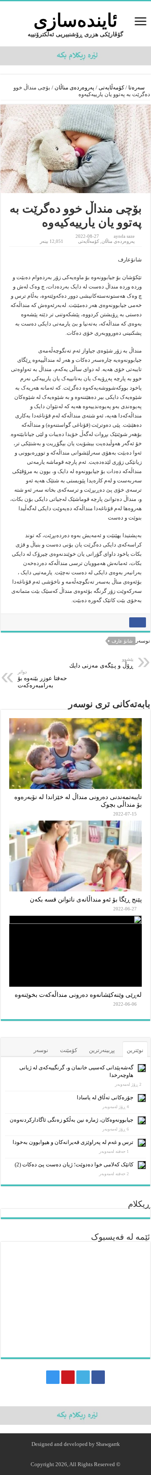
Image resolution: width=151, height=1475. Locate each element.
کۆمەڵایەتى (111, 87)
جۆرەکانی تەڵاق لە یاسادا (105, 1097)
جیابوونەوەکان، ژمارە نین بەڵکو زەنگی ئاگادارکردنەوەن (71, 1120)
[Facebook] (98, 1377)
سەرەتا (137, 87)
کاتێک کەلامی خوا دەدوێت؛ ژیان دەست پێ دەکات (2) (74, 1164)
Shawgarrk (108, 1444)
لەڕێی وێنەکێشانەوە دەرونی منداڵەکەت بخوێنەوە (78, 994)
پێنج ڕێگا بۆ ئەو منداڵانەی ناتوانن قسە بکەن (86, 899)
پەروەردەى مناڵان (74, 87)
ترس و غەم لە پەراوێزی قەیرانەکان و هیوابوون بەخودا (73, 1142)
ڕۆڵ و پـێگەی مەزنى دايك (101, 663)
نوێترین (135, 1050)
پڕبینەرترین (102, 1050)
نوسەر (41, 1050)
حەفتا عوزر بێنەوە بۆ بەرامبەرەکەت (42, 679)
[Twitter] (83, 1377)
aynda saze (124, 236)
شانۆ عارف (122, 640)
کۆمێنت (68, 1050)
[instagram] (53, 1377)
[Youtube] (68, 1377)
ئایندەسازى (75, 20)
